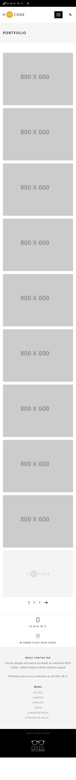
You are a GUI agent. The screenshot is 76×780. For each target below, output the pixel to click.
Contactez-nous (38, 712)
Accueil (38, 692)
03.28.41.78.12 (38, 626)
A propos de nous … (38, 717)
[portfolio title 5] (38, 300)
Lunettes (38, 697)
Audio (38, 707)
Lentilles (38, 702)
